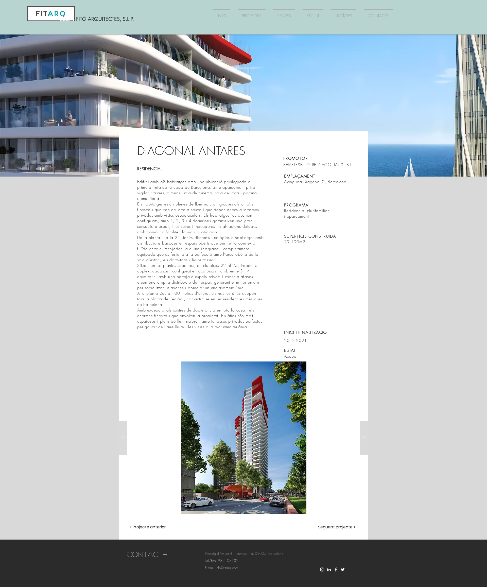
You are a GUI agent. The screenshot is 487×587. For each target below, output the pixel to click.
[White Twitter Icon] (342, 569)
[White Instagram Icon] (322, 569)
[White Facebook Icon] (335, 569)
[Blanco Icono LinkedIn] (329, 569)
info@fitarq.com (227, 567)
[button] (243, 437)
